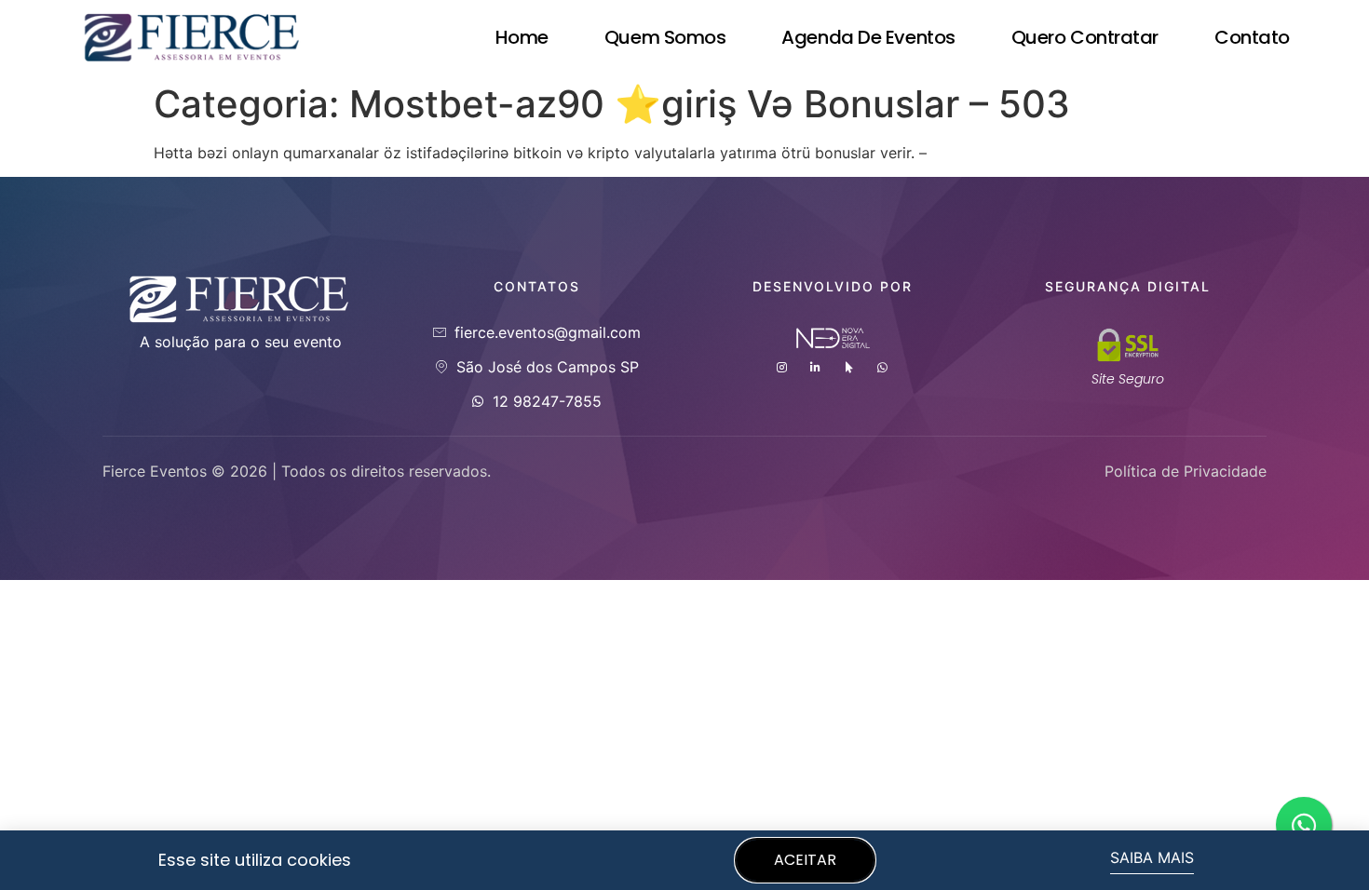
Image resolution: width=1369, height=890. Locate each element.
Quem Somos (665, 37)
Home (522, 37)
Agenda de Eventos (868, 37)
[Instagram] (782, 367)
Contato (1252, 37)
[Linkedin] (815, 367)
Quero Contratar (1085, 37)
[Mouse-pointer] (849, 367)
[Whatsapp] (882, 367)
